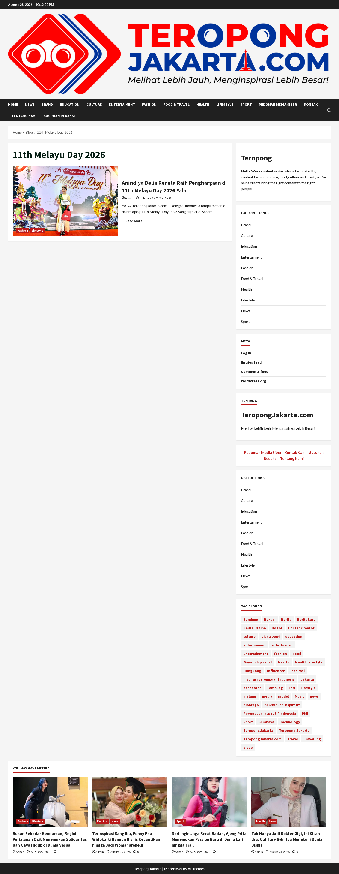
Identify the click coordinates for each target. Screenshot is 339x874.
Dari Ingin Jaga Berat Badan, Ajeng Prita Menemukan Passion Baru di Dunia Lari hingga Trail (209, 839)
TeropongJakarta (258, 730)
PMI (305, 713)
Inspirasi (297, 670)
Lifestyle (224, 104)
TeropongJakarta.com (277, 414)
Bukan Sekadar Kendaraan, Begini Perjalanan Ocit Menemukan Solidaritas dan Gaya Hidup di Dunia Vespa (50, 839)
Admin (129, 198)
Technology (290, 722)
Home (13, 104)
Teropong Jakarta (294, 730)
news (314, 696)
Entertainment (255, 653)
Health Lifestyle (308, 662)
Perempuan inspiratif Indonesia (269, 713)
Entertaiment (122, 104)
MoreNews (173, 868)
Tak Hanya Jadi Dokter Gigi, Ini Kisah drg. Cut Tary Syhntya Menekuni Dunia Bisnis (286, 839)
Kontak (311, 104)
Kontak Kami (295, 452)
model (283, 696)
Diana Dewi (270, 636)
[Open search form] (329, 110)
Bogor (277, 628)
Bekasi (269, 619)
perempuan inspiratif (282, 704)
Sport (246, 104)
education (293, 636)
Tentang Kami (24, 115)
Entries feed (251, 362)
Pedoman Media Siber (278, 104)
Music (299, 696)
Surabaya (266, 722)
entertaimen (282, 645)
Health (202, 104)
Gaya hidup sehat (257, 662)
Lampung (275, 687)
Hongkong (252, 670)
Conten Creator (301, 628)
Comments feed (254, 371)
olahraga (251, 704)
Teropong (256, 158)
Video (248, 747)
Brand (47, 104)
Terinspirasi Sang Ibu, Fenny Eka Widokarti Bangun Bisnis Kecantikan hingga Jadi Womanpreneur (126, 839)
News (30, 104)
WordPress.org (253, 381)
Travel (292, 739)
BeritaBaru (306, 619)
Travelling (312, 739)
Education (70, 104)
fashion (280, 653)
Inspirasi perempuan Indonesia (269, 679)
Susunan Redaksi (59, 115)
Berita (286, 619)
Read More (135, 222)
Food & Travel (177, 104)
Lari (292, 687)
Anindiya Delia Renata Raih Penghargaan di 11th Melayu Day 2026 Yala (65, 201)
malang (249, 696)
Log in (246, 352)
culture (249, 636)
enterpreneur (254, 645)
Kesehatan (252, 687)
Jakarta (307, 679)
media (267, 696)
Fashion (149, 104)
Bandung (250, 619)
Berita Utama (254, 628)
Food (297, 653)
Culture (94, 104)
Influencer (276, 670)
